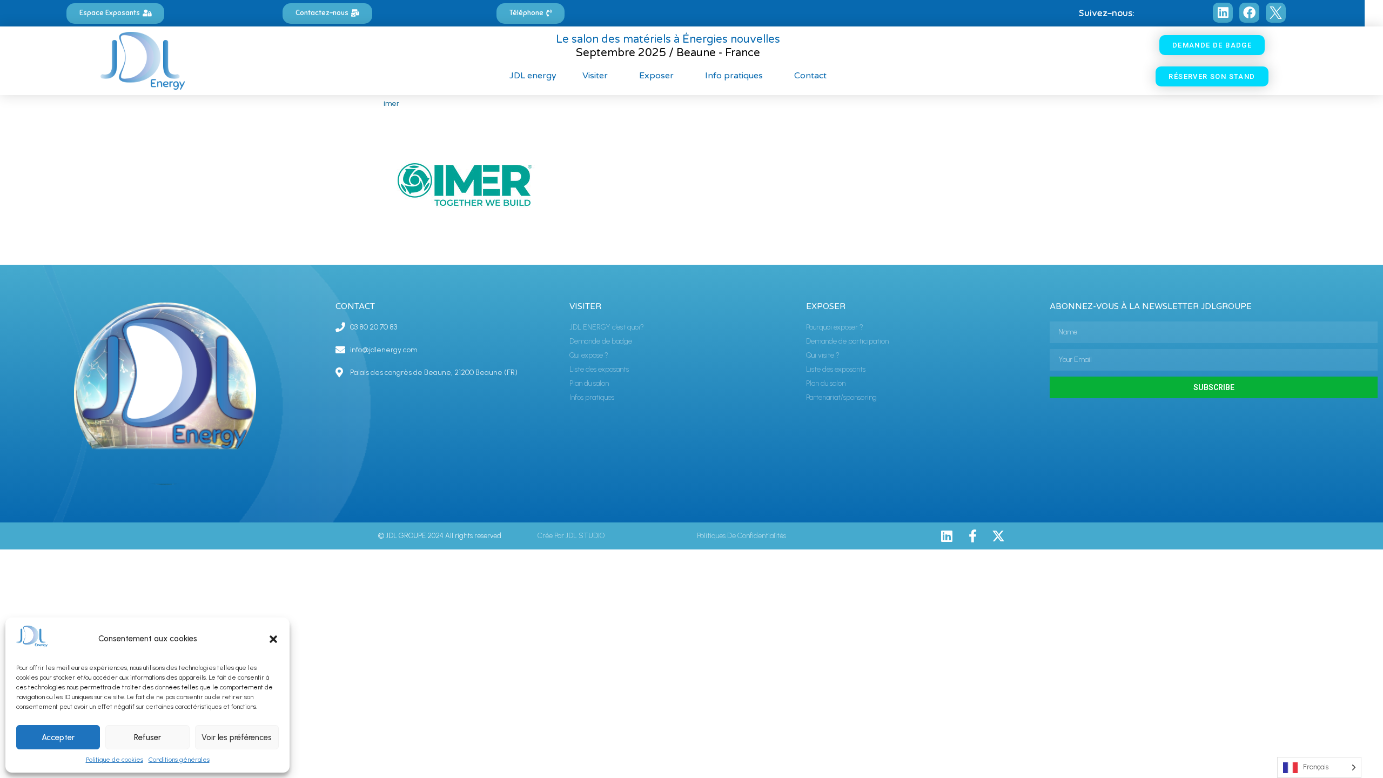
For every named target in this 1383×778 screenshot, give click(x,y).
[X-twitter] (998, 535)
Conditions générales (179, 759)
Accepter (58, 737)
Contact (810, 75)
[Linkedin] (1223, 13)
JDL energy (532, 75)
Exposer (656, 75)
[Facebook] (1249, 13)
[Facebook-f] (972, 535)
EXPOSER (825, 306)
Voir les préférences (237, 737)
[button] (273, 639)
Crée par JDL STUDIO (571, 536)
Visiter (595, 75)
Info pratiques (734, 75)
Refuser (147, 737)
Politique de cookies (114, 759)
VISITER (585, 306)
